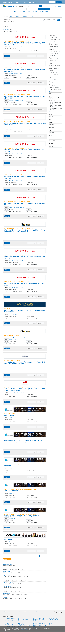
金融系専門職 (20, 623)
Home (9, 9)
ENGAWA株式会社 (6, 593)
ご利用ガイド (59, 6)
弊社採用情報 (24, 611)
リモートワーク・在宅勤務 (55, 66)
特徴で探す (32, 16)
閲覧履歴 (32, 9)
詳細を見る (7, 82)
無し (52, 42)
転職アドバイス (56, 9)
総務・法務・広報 (8, 623)
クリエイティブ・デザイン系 (38, 618)
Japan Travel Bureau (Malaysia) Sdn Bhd (16, 392)
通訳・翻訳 (51, 623)
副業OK (52, 70)
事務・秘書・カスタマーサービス (56, 106)
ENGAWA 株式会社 (13, 314)
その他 (52, 100)
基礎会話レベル (54, 46)
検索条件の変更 (7, 19)
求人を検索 (44, 9)
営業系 (52, 95)
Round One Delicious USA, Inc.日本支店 (16, 46)
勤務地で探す (18, 16)
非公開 (10, 417)
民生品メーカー (12, 493)
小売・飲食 (51, 620)
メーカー (53, 79)
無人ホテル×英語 (6, 571)
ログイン (51, 2)
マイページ (20, 9)
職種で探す (12, 16)
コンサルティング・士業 (55, 89)
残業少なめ (53, 72)
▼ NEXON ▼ (5, 597)
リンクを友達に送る (17, 611)
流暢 (52, 41)
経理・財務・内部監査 (9, 620)
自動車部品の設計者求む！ (8, 564)
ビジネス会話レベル (55, 39)
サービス (53, 85)
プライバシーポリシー (23, 629)
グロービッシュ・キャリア (8, 582)
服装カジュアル (54, 68)
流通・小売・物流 (54, 87)
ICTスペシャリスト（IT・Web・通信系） (56, 98)
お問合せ (9, 611)
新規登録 (58, 2)
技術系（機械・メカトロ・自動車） (56, 109)
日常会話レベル (54, 44)
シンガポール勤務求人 (7, 586)
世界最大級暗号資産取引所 (8, 578)
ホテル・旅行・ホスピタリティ (54, 619)
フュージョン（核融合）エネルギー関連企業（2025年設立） (20, 442)
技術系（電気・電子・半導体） (56, 103)
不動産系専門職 (21, 624)
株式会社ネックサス (13, 541)
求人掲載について (39, 611)
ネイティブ (53, 37)
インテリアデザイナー (7, 575)
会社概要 (4, 611)
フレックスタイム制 (55, 74)
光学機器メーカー (12, 518)
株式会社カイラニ (12, 233)
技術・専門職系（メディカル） (54, 618)
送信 (58, 19)
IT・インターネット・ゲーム (55, 82)
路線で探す (25, 16)
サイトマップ (31, 611)
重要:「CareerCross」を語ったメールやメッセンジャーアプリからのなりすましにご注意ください (33, 11)
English (55, 6)
